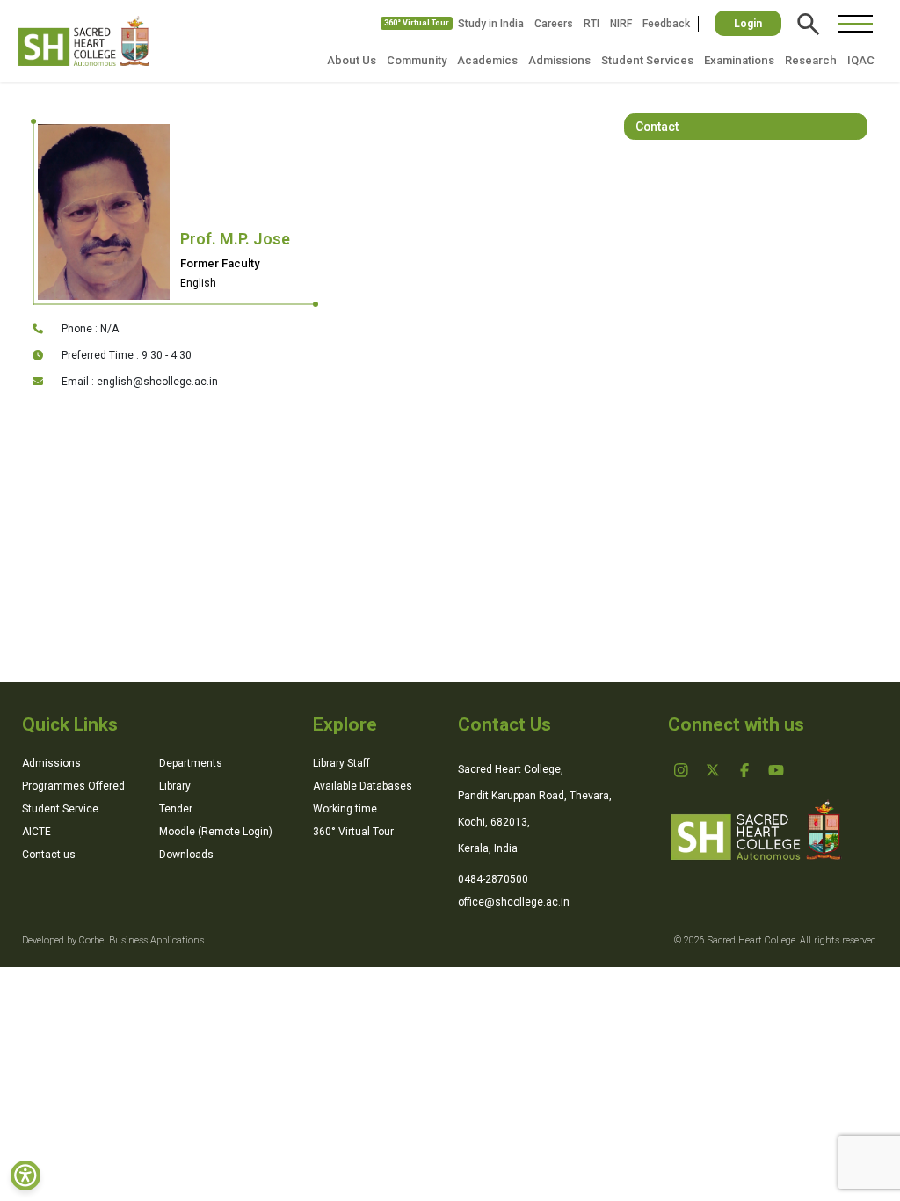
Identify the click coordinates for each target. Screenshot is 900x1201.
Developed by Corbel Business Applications (113, 940)
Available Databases (362, 786)
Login (748, 24)
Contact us (49, 854)
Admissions (559, 60)
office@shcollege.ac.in (514, 902)
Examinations (739, 60)
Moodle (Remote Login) (215, 832)
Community (416, 60)
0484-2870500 (493, 879)
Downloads (186, 854)
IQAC (861, 60)
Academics (487, 60)
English (198, 283)
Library (175, 786)
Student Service (60, 809)
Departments (190, 763)
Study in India (491, 24)
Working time (345, 809)
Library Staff (341, 763)
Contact (657, 127)
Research (811, 60)
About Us (351, 60)
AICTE (36, 832)
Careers (553, 24)
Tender (175, 809)
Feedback (666, 24)
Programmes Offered (73, 786)
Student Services (647, 60)
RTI (591, 24)
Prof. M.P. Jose (235, 238)
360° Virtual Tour (416, 22)
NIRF (621, 24)
